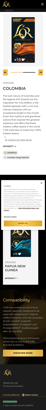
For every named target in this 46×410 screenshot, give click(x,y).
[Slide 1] (29, 72)
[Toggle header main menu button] (42, 4)
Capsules (9, 10)
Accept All (23, 223)
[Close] (41, 183)
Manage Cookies (10, 402)
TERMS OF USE (10, 383)
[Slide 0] (17, 72)
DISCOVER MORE (23, 353)
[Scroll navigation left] (5, 72)
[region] (23, 205)
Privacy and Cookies (13, 386)
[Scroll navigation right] (40, 72)
